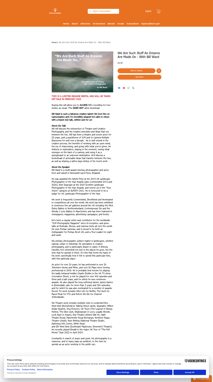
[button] (159, 11)
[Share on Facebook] (119, 93)
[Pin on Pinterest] (123, 93)
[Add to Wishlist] (158, 70)
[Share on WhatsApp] (128, 93)
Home (54, 43)
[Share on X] (133, 93)
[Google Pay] (139, 84)
